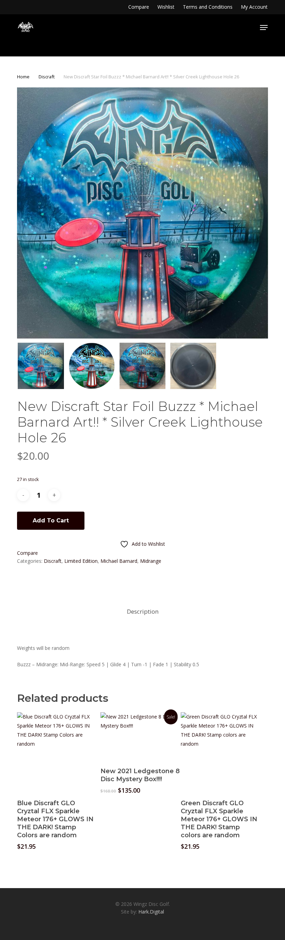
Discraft (47, 76)
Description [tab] (142, 611)
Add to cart (51, 520)
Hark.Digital (151, 911)
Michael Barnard (118, 561)
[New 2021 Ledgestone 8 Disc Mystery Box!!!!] (140, 736)
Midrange (150, 561)
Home (23, 76)
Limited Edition (81, 561)
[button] (264, 27)
